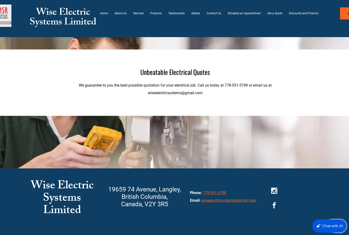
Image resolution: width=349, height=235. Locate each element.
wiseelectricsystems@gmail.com (175, 93)
